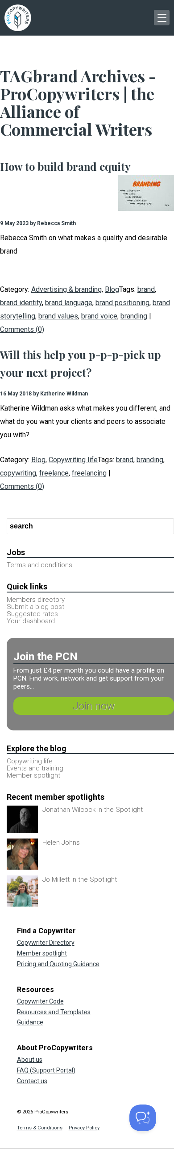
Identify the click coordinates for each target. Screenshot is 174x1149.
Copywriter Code (40, 1001)
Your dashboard (31, 621)
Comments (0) (22, 329)
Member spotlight (33, 775)
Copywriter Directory (46, 942)
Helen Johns (61, 843)
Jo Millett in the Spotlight (79, 879)
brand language (68, 302)
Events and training (35, 768)
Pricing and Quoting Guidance (58, 964)
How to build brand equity (65, 166)
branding (133, 316)
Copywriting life (73, 460)
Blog (112, 289)
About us (29, 1059)
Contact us (32, 1080)
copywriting (18, 473)
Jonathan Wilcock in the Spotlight (92, 810)
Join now (94, 706)
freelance (54, 473)
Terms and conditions (39, 564)
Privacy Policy (84, 1128)
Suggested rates (32, 613)
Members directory (36, 599)
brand (146, 289)
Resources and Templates (54, 1012)
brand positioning (122, 302)
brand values (58, 316)
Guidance (30, 1022)
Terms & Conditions (39, 1128)
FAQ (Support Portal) (46, 1070)
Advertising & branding (66, 289)
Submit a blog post (35, 606)
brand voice (99, 316)
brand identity (21, 302)
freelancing (89, 473)
